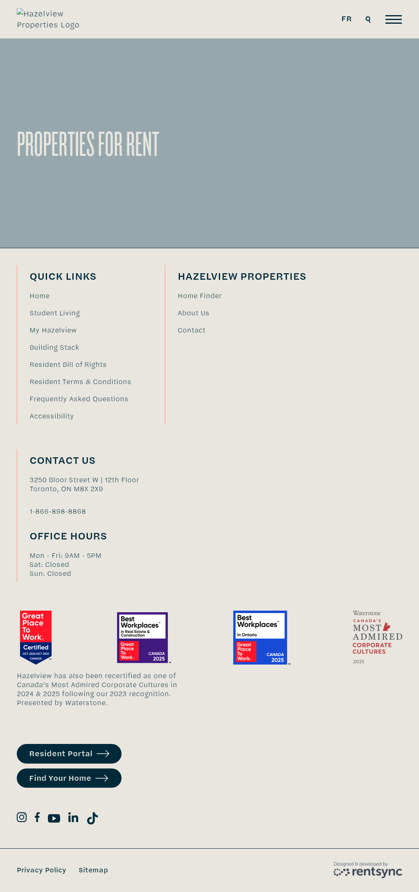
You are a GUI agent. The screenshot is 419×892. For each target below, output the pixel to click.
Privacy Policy (41, 869)
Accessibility (51, 415)
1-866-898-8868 (57, 511)
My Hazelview (53, 330)
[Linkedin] (73, 818)
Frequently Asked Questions (78, 398)
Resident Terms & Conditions (80, 381)
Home (39, 295)
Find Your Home (60, 778)
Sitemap (93, 869)
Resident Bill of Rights (68, 364)
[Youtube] (54, 819)
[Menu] (393, 19)
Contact (191, 330)
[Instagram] (22, 818)
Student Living (54, 312)
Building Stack (54, 347)
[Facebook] (37, 818)
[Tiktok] (92, 819)
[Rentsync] (367, 870)
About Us (194, 312)
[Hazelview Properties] (54, 19)
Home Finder (200, 295)
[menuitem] (80, 295)
